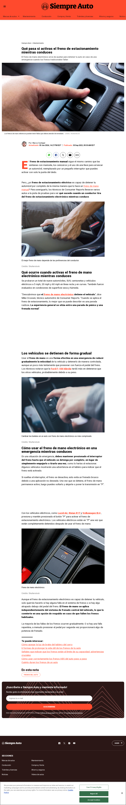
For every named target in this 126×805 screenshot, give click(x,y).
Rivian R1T (75, 513)
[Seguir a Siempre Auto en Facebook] (59, 743)
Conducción (46, 16)
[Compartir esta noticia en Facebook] (56, 155)
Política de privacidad (47, 713)
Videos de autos (38, 774)
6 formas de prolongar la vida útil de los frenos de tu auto (51, 648)
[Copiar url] (77, 155)
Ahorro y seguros (106, 16)
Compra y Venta (64, 16)
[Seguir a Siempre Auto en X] (64, 743)
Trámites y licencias (85, 16)
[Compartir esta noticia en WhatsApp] (49, 155)
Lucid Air (63, 513)
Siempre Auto (26, 43)
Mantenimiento (29, 16)
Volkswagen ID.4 (91, 513)
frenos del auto (31, 675)
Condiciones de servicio (74, 713)
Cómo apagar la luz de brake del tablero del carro (47, 644)
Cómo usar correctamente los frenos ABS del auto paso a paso (54, 658)
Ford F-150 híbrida (61, 368)
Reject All (94, 794)
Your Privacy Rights (93, 787)
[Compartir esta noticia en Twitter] (63, 155)
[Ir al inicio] (12, 743)
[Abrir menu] (4, 6)
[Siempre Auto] (67, 6)
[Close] (122, 793)
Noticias (5, 774)
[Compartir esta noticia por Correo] (70, 155)
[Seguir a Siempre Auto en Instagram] (69, 743)
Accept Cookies (94, 800)
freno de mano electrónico (58, 294)
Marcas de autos (10, 16)
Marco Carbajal (38, 143)
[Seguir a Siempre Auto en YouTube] (74, 743)
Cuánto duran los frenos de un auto (40, 662)
